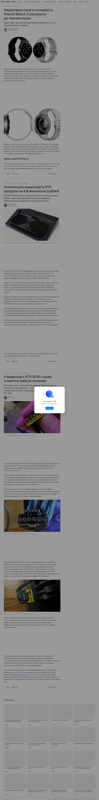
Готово (49, 408)
